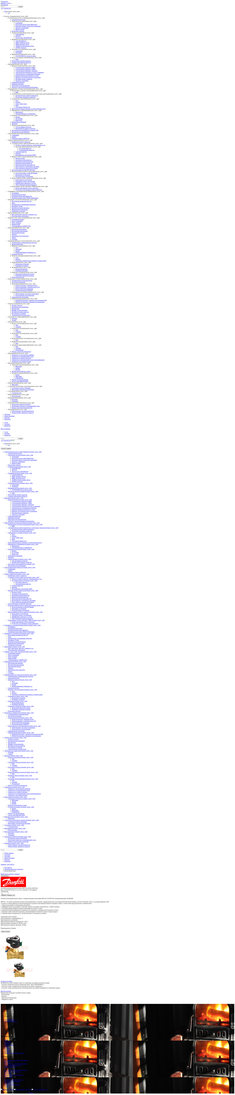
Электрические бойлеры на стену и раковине (29, 72)
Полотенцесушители (17, 836)
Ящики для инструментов (20, 379)
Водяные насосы (20, 775)
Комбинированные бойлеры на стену (27, 76)
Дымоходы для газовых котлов (21, 361)
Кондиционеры (15, 831)
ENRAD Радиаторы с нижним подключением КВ (31, 300)
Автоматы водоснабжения (23, 779)
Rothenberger (19, 378)
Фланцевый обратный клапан (24, 274)
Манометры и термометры (23, 544)
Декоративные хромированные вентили (24, 242)
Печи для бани (16, 223)
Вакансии (7, 426)
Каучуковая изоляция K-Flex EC (22, 201)
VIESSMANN (19, 34)
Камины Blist (16, 224)
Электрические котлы (18, 19)
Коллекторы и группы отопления (25, 524)
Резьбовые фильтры (21, 270)
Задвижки (18, 696)
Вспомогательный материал (20, 208)
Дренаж (14, 234)
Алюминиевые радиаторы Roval (22, 280)
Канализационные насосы (23, 772)
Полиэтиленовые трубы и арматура (26, 605)
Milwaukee (18, 366)
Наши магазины (9, 416)
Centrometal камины (18, 219)
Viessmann (18, 52)
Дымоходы (14, 787)
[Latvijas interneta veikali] (39, 1089)
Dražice (14, 137)
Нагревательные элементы (23, 79)
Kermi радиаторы (20, 717)
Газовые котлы (19, 466)
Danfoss (17, 102)
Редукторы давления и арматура (25, 97)
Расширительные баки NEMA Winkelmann (25, 198)
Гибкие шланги (19, 559)
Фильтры (14, 123)
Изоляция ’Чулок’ (17, 206)
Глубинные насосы (20, 762)
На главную (8, 867)
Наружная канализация (19, 229)
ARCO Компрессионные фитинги (26, 185)
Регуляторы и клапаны (19, 313)
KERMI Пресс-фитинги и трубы (25, 183)
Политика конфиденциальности (14, 1053)
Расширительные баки (19, 194)
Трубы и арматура (16, 574)
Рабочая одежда (16, 817)
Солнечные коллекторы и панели (21, 820)
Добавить (8, 895)
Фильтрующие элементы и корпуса (23, 412)
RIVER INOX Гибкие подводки (25, 128)
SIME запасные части (22, 44)
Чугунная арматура (25, 148)
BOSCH (17, 36)
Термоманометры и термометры (25, 114)
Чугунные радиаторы (18, 282)
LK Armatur (19, 118)
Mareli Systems (19, 29)
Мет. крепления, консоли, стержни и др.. (24, 214)
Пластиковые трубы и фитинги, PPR (26, 620)
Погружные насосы (21, 767)
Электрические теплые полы (21, 315)
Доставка (7, 414)
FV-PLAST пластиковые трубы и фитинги (28, 189)
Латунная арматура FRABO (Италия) (23, 170)
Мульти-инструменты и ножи (21, 371)
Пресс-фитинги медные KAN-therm (26, 168)
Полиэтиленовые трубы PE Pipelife (26, 173)
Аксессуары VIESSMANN (23, 38)
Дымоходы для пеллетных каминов (23, 355)
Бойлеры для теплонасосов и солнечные (28, 77)
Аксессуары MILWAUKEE (20, 381)
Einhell (17, 368)
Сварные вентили (17, 254)
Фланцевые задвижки (22, 264)
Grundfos (18, 327)
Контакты (7, 419)
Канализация (15, 661)
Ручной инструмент (21, 807)
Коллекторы (15, 308)
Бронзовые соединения (22, 175)
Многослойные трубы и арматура (25, 612)
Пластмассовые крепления (20, 216)
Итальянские (19, 350)
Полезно (7, 417)
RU (5, 11)
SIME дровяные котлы (22, 42)
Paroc (13, 203)
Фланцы (18, 153)
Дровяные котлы (20, 473)
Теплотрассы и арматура (18, 751)
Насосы (13, 755)
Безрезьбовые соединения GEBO (25, 155)
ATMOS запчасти (20, 47)
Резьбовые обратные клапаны (24, 275)
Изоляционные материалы (20, 307)
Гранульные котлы (20, 455)
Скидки (7, 855)
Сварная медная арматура (23, 160)
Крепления (14, 646)
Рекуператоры (16, 396)
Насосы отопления (20, 757)
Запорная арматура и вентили (20, 675)
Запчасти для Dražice (21, 80)
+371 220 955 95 (6, 8)
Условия (7, 424)
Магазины (7, 1041)
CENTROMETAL (21, 41)
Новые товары (8, 853)
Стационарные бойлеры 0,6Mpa (25, 67)
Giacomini (18, 249)
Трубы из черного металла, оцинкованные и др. (30, 145)
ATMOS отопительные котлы (24, 46)
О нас (6, 422)
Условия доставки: (6, 981)
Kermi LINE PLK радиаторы (24, 289)
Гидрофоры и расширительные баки (22, 625)
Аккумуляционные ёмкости (19, 567)
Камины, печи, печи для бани (20, 651)
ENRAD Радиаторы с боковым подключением (29, 302)
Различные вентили (18, 277)
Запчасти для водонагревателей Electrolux (25, 87)
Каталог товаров (6, 448)
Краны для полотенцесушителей (22, 408)
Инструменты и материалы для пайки (27, 166)
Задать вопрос (5, 931)
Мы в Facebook (5, 429)
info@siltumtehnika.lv (10, 1021)
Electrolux (15, 399)
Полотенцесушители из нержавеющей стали (26, 406)
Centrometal (18, 23)
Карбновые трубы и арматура (21, 142)
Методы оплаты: (6, 991)
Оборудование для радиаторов (24, 726)
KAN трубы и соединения (23, 180)
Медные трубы (20, 158)
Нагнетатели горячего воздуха (21, 61)
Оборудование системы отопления (22, 523)
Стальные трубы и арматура (23, 577)
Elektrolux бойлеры (18, 84)
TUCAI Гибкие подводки (23, 127)
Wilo (16, 325)
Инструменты (15, 797)
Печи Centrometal (17, 221)
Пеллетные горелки (18, 31)
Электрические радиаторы (20, 297)
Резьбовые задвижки (21, 265)
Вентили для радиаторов (22, 689)
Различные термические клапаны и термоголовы (30, 261)
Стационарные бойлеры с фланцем (26, 71)
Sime (16, 59)
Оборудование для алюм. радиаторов (27, 294)
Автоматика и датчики (22, 533)
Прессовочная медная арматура (25, 165)
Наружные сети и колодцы (20, 236)
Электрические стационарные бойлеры (27, 74)
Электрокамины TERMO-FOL (21, 226)
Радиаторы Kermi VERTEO (23, 290)
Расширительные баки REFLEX (22, 196)
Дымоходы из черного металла (21, 358)
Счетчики (14, 825)
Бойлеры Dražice (20, 499)
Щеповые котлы (20, 488)
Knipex (17, 374)
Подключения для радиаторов (24, 295)
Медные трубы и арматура (23, 590)
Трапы (14, 237)
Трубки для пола (17, 305)
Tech (16, 100)
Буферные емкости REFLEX (21, 138)
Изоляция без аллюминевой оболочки (24, 204)
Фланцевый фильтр (21, 269)
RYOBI (17, 370)
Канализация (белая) (18, 232)
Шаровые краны (20, 680)
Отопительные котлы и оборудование (22, 452)
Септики (14, 239)
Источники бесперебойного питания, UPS (25, 130)
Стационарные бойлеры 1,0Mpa (25, 69)
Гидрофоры (15, 193)
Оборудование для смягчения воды (23, 411)
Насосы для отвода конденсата (21, 351)
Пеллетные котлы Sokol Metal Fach (26, 24)
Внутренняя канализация (20, 231)
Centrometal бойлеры (18, 82)
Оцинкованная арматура (26, 150)
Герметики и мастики (18, 211)
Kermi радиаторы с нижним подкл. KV (27, 287)
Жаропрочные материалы (20, 209)
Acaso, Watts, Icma (21, 104)
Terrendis (14, 318)
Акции (6, 1046)
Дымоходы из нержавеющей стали (22, 356)
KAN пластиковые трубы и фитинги (26, 188)
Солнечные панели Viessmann (21, 388)
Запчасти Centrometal (22, 28)
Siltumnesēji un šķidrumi (19, 122)
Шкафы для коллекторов (19, 310)
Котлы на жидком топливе (23, 491)
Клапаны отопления (21, 549)
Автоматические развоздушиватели (26, 95)
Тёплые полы (15, 737)
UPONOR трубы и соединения (25, 181)
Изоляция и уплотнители (19, 633)
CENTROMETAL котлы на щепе (25, 56)
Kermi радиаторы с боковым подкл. (26, 285)
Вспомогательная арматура (20, 312)
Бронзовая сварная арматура (24, 161)
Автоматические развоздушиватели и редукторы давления (33, 528)
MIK (16, 92)
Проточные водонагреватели (21, 85)
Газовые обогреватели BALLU (21, 62)
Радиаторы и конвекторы (19, 713)
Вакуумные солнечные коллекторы (23, 389)
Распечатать (5, 876)
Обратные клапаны (21, 706)
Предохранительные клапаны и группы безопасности (29, 109)
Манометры (19, 112)
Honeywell (18, 120)
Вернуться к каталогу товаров (10, 874)
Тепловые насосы (20, 483)
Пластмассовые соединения (24, 176)
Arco (16, 247)
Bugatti (17, 251)
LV (9, 13)
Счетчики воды (16, 393)
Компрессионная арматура (23, 163)
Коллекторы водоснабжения (20, 132)
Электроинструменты (21, 798)
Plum (16, 105)
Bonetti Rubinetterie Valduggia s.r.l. (25, 252)
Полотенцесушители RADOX (21, 404)
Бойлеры (13, 498)
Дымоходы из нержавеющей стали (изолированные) (28, 360)
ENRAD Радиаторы (21, 732)
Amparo (31, 1092)
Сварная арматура (21, 152)
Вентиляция (14, 828)
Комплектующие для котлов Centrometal (27, 26)
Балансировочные (17, 244)
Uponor (14, 320)
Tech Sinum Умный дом (22, 107)
